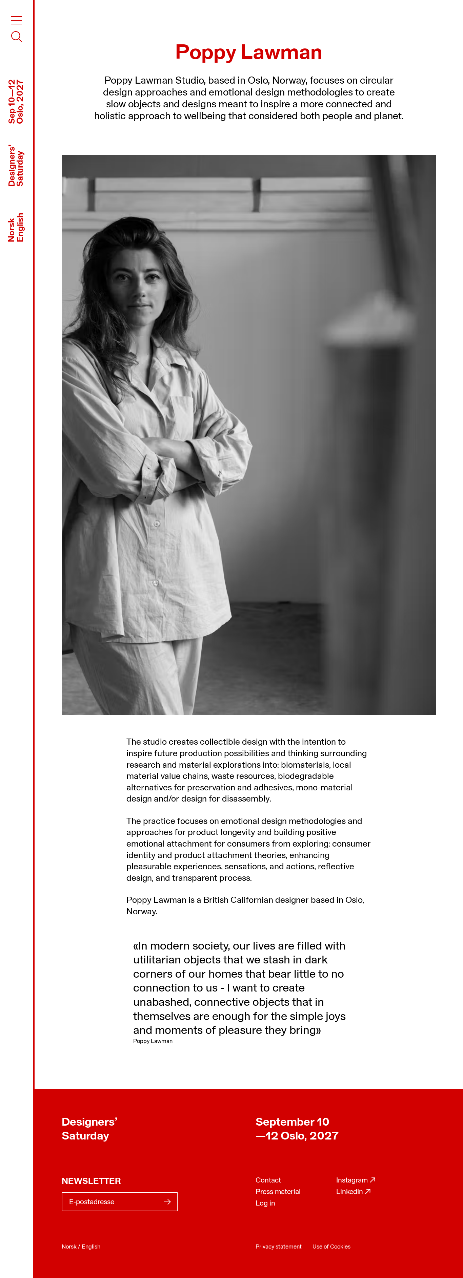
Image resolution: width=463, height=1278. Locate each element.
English (21, 227)
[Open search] (16, 36)
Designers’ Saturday (90, 1130)
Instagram (356, 1180)
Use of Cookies (331, 1247)
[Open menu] (16, 20)
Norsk (12, 230)
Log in (265, 1203)
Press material (278, 1192)
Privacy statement (279, 1247)
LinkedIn (353, 1192)
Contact (268, 1180)
